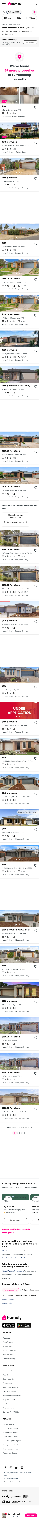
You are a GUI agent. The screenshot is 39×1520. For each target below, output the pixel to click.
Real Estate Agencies (10, 1387)
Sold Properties (8, 1379)
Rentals (5, 1375)
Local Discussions (9, 1391)
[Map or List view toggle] (34, 12)
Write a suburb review (15, 522)
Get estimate (30, 42)
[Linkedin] (22, 1468)
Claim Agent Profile (10, 1436)
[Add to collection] (35, 107)
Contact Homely (9, 1358)
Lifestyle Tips (8, 1404)
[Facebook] (5, 1468)
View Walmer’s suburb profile (13, 1251)
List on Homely (8, 1424)
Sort (20, 18)
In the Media (7, 1346)
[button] (19, 12)
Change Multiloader (10, 1428)
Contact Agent (15, 1220)
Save (33, 18)
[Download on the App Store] (9, 1325)
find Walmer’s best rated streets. (14, 1258)
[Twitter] (16, 1468)
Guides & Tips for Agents (12, 1440)
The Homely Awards (10, 1449)
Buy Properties (8, 1371)
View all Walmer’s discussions (13, 1271)
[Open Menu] (3, 4)
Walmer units (7, 1303)
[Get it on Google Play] (24, 1325)
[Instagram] (11, 1468)
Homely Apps (8, 1354)
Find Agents (7, 1383)
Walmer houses (8, 1299)
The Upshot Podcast (10, 1445)
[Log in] (35, 4)
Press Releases (8, 1342)
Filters (8, 18)
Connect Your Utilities (11, 1412)
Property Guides (9, 1399)
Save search (31, 1515)
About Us (6, 1338)
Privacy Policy (9, 1482)
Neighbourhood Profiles (12, 1395)
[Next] (30, 1133)
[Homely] (19, 1317)
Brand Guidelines (9, 1350)
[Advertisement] (19, 207)
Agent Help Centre (10, 1453)
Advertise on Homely (10, 1432)
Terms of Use (24, 1482)
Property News (8, 1408)
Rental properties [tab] (10, 1290)
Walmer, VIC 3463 (14, 24)
